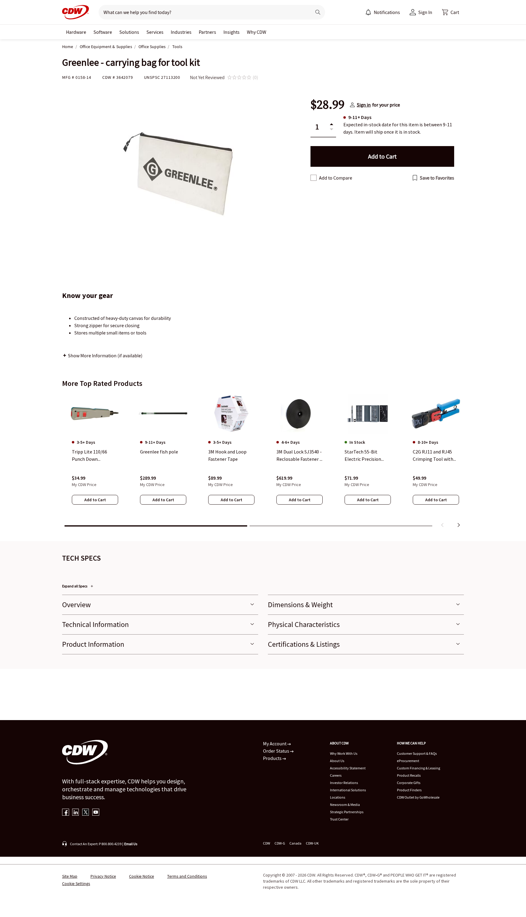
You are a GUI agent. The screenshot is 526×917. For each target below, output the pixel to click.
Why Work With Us (343, 753)
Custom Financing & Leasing (418, 768)
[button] (450, 12)
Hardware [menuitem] (76, 32)
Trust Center (339, 819)
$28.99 (327, 105)
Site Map (69, 876)
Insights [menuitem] (231, 32)
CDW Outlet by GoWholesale (418, 797)
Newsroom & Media (345, 804)
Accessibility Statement (348, 768)
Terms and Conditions (187, 876)
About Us (337, 760)
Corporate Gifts (408, 782)
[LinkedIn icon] (75, 813)
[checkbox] (313, 178)
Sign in (364, 105)
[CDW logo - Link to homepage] (75, 12)
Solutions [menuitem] (129, 32)
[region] (263, 461)
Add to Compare (335, 178)
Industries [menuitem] (181, 32)
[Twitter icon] (85, 813)
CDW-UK (312, 843)
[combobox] (203, 12)
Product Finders (409, 790)
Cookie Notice (141, 876)
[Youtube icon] (95, 813)
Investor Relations (344, 782)
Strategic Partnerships (346, 812)
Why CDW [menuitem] (256, 32)
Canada (295, 843)
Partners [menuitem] (207, 32)
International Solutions (348, 790)
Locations (337, 797)
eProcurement (408, 760)
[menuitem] (368, 12)
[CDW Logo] (75, 12)
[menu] (383, 12)
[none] (76, 32)
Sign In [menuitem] (425, 12)
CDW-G (280, 843)
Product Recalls (409, 775)
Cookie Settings (76, 883)
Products (272, 758)
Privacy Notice (103, 876)
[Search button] (318, 12)
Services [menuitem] (154, 32)
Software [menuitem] (102, 32)
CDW (266, 843)
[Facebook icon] (65, 813)
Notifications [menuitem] (387, 12)
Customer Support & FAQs (417, 753)
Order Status (276, 751)
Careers (336, 775)
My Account (275, 743)
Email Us (130, 844)
